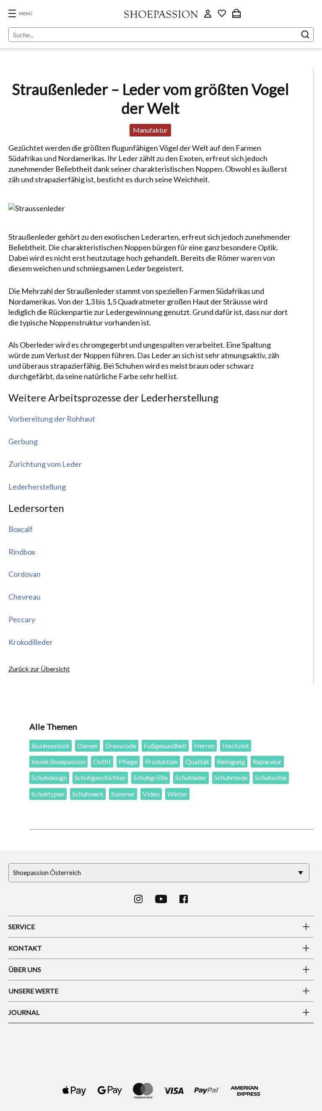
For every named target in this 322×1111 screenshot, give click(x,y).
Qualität (197, 761)
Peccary (21, 619)
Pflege (128, 761)
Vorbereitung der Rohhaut (51, 418)
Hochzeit (235, 745)
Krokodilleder (30, 642)
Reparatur (267, 761)
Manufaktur (150, 130)
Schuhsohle (271, 777)
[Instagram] (138, 899)
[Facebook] (183, 899)
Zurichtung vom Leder (45, 464)
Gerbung (23, 441)
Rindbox (21, 551)
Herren (204, 745)
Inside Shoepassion (58, 761)
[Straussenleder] (150, 208)
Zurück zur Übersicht (39, 669)
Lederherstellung (37, 486)
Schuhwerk (88, 794)
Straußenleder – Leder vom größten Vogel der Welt (150, 98)
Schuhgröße (150, 777)
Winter (177, 794)
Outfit (102, 761)
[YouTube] (161, 899)
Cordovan (24, 574)
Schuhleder (191, 777)
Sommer (123, 794)
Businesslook (50, 745)
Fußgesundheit (165, 745)
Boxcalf (20, 529)
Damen (87, 745)
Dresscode (120, 745)
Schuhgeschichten (100, 777)
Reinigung (231, 761)
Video (151, 794)
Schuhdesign (49, 777)
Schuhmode (230, 777)
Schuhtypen (48, 794)
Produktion (161, 761)
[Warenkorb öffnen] (236, 13)
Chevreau (24, 596)
